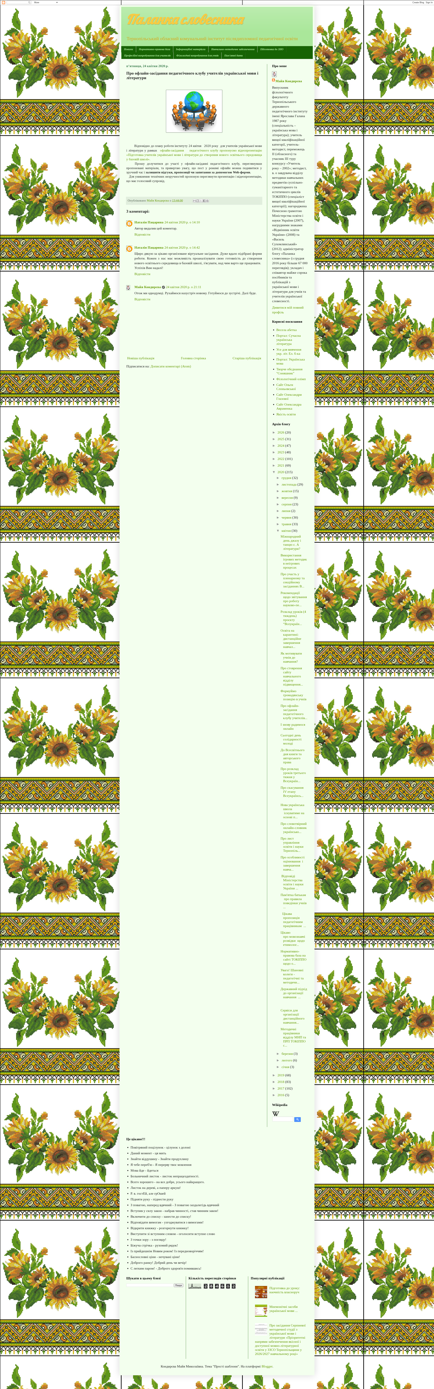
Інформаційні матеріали (190, 49)
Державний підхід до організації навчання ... (294, 993)
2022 (281, 459)
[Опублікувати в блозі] (197, 201)
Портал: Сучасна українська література (288, 340)
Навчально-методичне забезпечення (232, 49)
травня (287, 524)
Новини (128, 49)
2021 (281, 465)
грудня (287, 478)
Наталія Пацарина (148, 222)
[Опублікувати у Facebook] (204, 201)
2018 (281, 1082)
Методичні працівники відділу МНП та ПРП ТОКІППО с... (293, 1037)
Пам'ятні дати (233, 55)
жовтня (287, 491)
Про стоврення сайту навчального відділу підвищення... (292, 676)
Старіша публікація (247, 358)
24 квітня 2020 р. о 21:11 (183, 287)
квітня (287, 530)
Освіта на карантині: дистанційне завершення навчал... (291, 639)
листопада (289, 484)
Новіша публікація (140, 358)
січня (286, 1067)
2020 (281, 472)
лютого (287, 1060)
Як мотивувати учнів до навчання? (291, 657)
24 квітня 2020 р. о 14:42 (182, 247)
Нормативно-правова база (154, 49)
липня (286, 511)
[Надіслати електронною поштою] (194, 201)
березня (288, 1053)
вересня (288, 497)
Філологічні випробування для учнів (197, 55)
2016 (281, 1095)
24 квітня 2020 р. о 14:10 (182, 222)
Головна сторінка (193, 358)
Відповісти (142, 234)
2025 (281, 439)
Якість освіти (286, 414)
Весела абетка (286, 330)
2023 (281, 452)
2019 (281, 1075)
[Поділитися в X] (201, 201)
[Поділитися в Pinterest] (207, 201)
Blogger (267, 1366)
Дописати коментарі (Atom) (171, 366)
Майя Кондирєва (147, 287)
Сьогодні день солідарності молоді (291, 739)
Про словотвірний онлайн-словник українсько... (294, 828)
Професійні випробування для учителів (147, 55)
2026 (281, 432)
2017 (281, 1088)
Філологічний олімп (291, 379)
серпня (287, 504)
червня (287, 517)
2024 (281, 445)
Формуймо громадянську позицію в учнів (293, 695)
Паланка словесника (184, 19)
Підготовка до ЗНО (271, 49)
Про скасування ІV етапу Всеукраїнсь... (292, 792)
